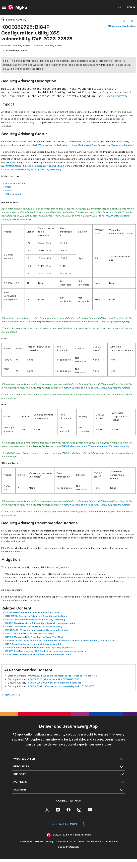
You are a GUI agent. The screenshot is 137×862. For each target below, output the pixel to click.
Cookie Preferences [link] (68, 847)
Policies (39, 841)
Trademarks (26, 841)
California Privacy (65, 841)
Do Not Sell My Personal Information (98, 841)
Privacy (49, 841)
